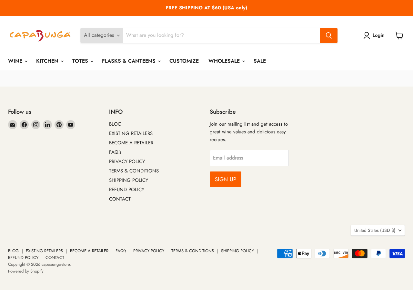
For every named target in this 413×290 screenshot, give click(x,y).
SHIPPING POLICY (128, 180)
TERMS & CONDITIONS (134, 170)
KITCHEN (48, 61)
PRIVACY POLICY (127, 161)
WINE (16, 61)
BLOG (115, 124)
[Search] (328, 35)
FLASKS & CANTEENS (129, 61)
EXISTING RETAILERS (131, 133)
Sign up (225, 179)
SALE (260, 61)
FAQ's (115, 152)
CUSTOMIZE (184, 61)
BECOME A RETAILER (131, 142)
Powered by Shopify (26, 271)
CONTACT (120, 198)
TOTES (81, 61)
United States (374, 230)
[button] (375, 35)
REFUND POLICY (126, 189)
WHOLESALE (224, 61)
